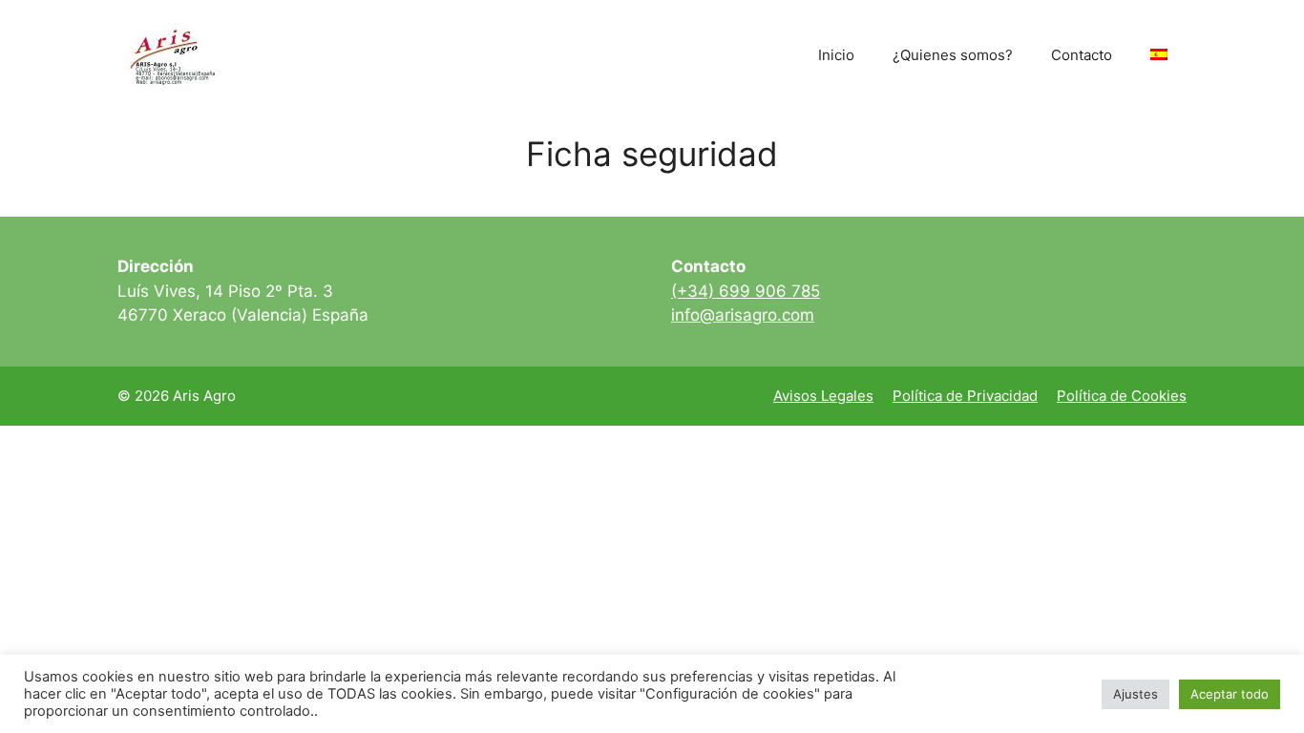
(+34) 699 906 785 (745, 291)
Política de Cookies (1122, 396)
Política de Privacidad (965, 396)
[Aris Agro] (171, 53)
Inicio (836, 55)
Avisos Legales (823, 396)
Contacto (1081, 55)
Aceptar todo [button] (1229, 694)
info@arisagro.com (742, 315)
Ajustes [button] (1135, 694)
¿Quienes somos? (953, 55)
